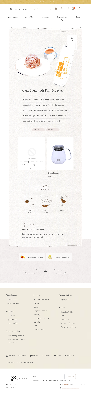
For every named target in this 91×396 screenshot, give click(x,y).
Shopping (45, 17)
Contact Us (65, 319)
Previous (31, 271)
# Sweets (36, 130)
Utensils (37, 322)
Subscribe (71, 376)
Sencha (37, 307)
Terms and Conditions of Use (25, 362)
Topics (78, 17)
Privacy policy (11, 362)
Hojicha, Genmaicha (41, 311)
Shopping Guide (67, 312)
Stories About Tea (62, 18)
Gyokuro (37, 303)
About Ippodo (13, 17)
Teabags (37, 315)
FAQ (62, 316)
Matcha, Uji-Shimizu (41, 300)
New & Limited (39, 329)
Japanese (65, 384)
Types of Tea (12, 319)
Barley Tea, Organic (41, 318)
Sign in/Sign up (66, 300)
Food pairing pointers (15, 336)
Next (60, 271)
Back (45, 271)
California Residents (68, 327)
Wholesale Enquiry (68, 323)
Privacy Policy (66, 380)
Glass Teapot (53, 173)
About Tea (29, 17)
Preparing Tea (12, 323)
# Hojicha (51, 130)
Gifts (35, 326)
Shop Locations (13, 303)
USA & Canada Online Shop (70, 388)
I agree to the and (51, 380)
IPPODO (18, 9)
